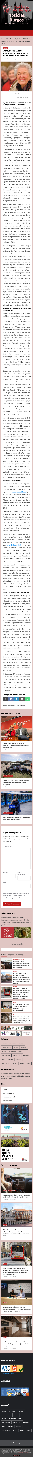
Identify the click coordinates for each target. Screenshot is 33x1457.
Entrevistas (12, 1051)
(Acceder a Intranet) (7, 1373)
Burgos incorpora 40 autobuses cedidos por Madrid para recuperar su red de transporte (16, 782)
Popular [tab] (11, 954)
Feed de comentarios (9, 1097)
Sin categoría (6, 1063)
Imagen (19, 1443)
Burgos (10, 738)
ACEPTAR (16, 1455)
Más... (3, 1059)
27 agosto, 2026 (17, 1311)
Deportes (23, 1047)
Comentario (7, 846)
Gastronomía (6, 1055)
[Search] (30, 32)
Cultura (15, 1002)
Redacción (6, 59)
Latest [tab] (4, 954)
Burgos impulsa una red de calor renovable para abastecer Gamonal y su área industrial (16, 745)
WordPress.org (7, 1100)
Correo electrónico (21, 873)
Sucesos (15, 1063)
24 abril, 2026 (16, 787)
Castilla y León (20, 959)
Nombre (6, 872)
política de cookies (23, 1452)
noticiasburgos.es (11, 705)
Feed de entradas (8, 1093)
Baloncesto (12, 1043)
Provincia (18, 1059)
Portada (5, 48)
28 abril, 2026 (16, 750)
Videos (28, 1063)
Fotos (20, 1051)
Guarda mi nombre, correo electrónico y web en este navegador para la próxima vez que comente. (16, 895)
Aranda (4, 1043)
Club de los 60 (21, 705)
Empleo (4, 1051)
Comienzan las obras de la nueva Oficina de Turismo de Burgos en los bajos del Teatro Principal (16, 1344)
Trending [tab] (19, 954)
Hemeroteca (16, 1055)
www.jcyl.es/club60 (19, 492)
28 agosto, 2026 (13, 1199)
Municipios (26, 1055)
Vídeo (13, 1443)
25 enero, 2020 (14, 59)
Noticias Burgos (16, 17)
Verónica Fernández (8, 750)
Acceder (5, 1089)
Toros (22, 1063)
